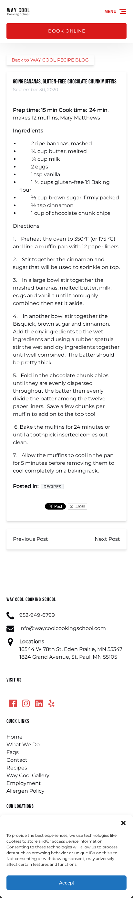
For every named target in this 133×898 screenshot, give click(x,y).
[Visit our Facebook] (13, 703)
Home (14, 737)
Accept (66, 882)
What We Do (23, 744)
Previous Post (30, 539)
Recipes (52, 486)
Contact (16, 760)
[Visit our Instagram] (26, 703)
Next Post (107, 539)
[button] (123, 823)
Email (80, 506)
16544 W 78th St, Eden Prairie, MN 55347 (70, 649)
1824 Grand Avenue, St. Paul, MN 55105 (68, 657)
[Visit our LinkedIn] (39, 703)
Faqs (12, 752)
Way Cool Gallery (27, 775)
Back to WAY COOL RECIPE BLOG (50, 60)
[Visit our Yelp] (51, 703)
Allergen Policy (25, 791)
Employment (23, 783)
